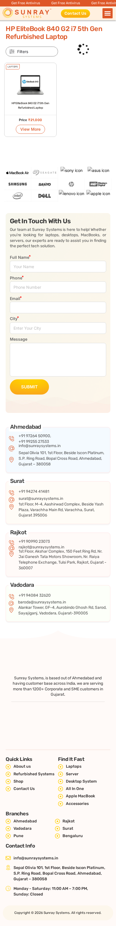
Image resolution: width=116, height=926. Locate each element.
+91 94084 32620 (35, 595)
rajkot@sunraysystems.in (41, 547)
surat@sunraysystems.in (41, 498)
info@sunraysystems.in (40, 445)
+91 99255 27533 (34, 441)
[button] (107, 13)
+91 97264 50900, (35, 436)
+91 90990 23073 (34, 541)
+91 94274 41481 (34, 491)
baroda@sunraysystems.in (42, 602)
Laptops (13, 66)
